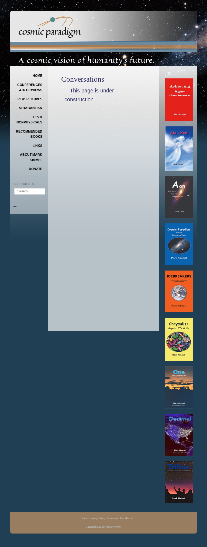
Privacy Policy (97, 518)
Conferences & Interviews (29, 87)
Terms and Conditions (119, 518)
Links (37, 146)
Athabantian (30, 108)
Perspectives (30, 99)
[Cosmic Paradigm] (50, 34)
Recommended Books (29, 134)
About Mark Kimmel (31, 157)
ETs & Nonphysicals (29, 119)
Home (37, 76)
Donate (35, 169)
